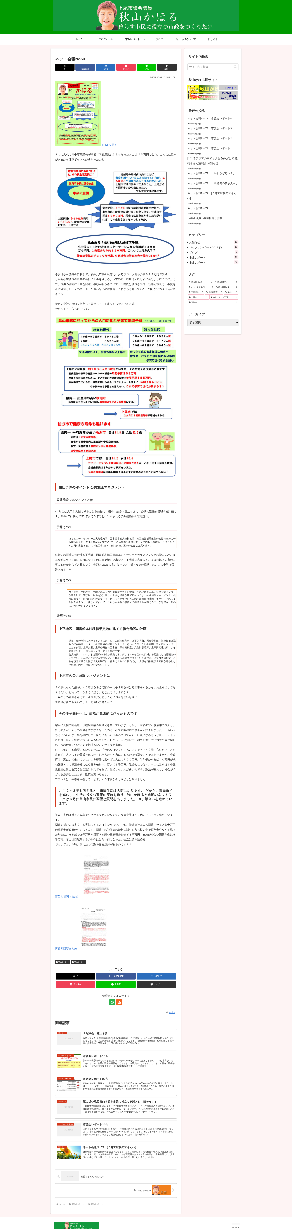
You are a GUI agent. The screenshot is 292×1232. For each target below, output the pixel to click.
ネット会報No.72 (197, 208)
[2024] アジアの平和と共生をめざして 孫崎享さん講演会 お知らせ (212, 161)
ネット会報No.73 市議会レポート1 (209, 148)
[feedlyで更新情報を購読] (112, 1002)
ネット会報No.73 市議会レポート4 (209, 118)
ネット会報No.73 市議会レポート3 (211, 128)
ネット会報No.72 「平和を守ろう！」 (211, 173)
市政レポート (63, 962)
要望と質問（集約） (67, 896)
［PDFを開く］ (110, 144)
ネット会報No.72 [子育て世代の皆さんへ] (211, 196)
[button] (167, 67)
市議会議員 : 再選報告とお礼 (204, 218)
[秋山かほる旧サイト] (212, 99)
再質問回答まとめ (66, 948)
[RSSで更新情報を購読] (119, 1002)
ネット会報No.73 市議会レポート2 (209, 138)
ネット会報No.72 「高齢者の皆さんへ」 (212, 183)
